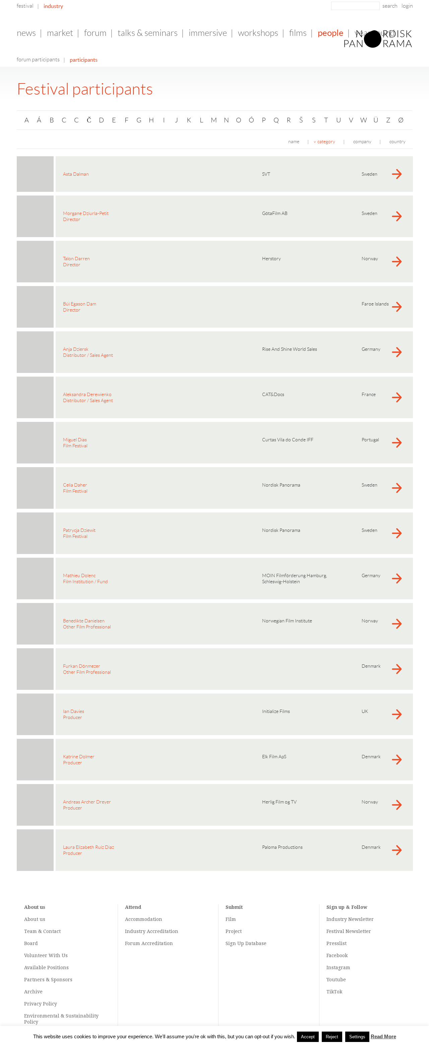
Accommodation (143, 919)
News (26, 33)
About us (34, 919)
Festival (25, 6)
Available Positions (46, 967)
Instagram (338, 967)
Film (231, 919)
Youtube (336, 979)
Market (60, 33)
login (407, 6)
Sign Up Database (246, 943)
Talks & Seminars (148, 33)
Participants (84, 60)
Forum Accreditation (149, 943)
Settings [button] (357, 1036)
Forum (95, 33)
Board (31, 943)
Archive (33, 991)
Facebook (337, 955)
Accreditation (162, 931)
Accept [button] (308, 1036)
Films (298, 33)
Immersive (208, 33)
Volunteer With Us (46, 955)
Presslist (336, 943)
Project (234, 931)
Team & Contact (42, 931)
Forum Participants (38, 59)
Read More (383, 1036)
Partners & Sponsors (48, 979)
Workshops (258, 33)
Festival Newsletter (348, 931)
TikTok (334, 991)
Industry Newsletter (350, 919)
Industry (53, 6)
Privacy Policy (40, 1003)
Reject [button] (332, 1036)
